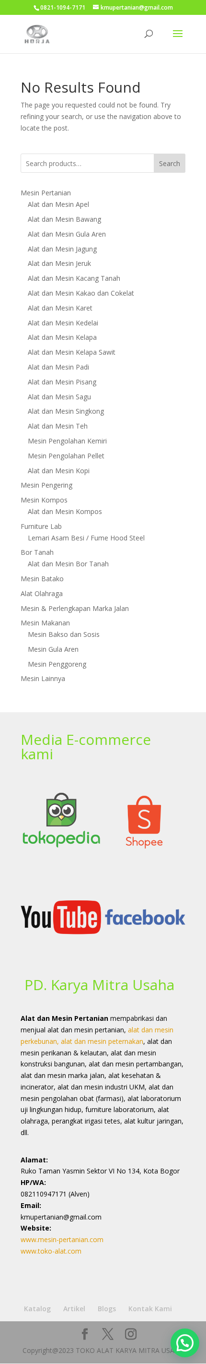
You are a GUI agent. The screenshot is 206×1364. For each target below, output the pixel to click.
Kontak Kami (150, 1308)
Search (169, 163)
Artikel (74, 1308)
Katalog (37, 1308)
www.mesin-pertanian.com (62, 1239)
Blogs (107, 1308)
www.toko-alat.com (51, 1251)
